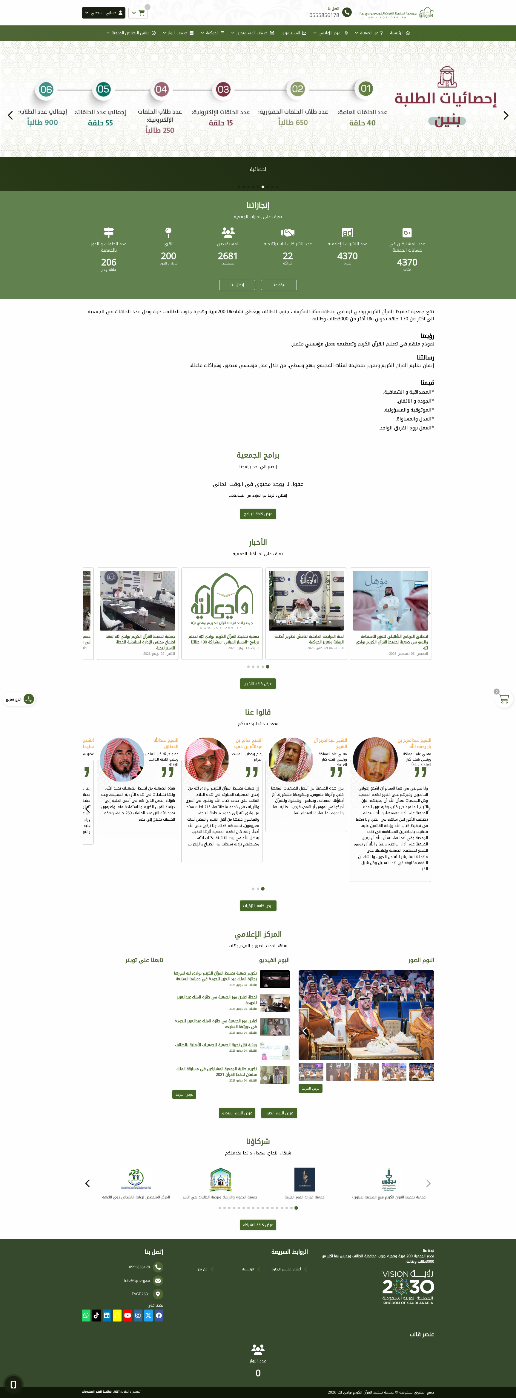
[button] (10, 115)
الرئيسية (396, 33)
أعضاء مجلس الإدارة (286, 1269)
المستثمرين (291, 33)
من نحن (202, 1269)
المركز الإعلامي (331, 33)
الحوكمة (212, 33)
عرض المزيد (310, 1088)
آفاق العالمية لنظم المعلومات (100, 1391)
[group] (366, 1015)
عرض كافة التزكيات (258, 905)
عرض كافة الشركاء (258, 1225)
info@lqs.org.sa (137, 1280)
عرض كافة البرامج (258, 514)
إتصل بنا (237, 285)
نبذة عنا (279, 285)
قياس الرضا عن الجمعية (131, 33)
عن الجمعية (369, 33)
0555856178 (139, 1267)
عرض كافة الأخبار (258, 683)
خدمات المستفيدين (252, 33)
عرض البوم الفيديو (237, 1113)
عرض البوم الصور (279, 1113)
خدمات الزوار (178, 33)
